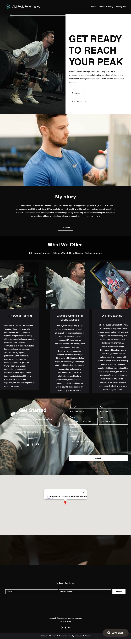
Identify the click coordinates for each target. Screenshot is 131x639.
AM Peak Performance (26, 6)
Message (73, 437)
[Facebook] (32, 444)
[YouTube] (37, 444)
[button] (65, 228)
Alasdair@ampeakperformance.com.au (32, 432)
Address (103, 417)
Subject (72, 427)
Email (102, 407)
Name (72, 407)
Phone (72, 417)
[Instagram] (28, 444)
